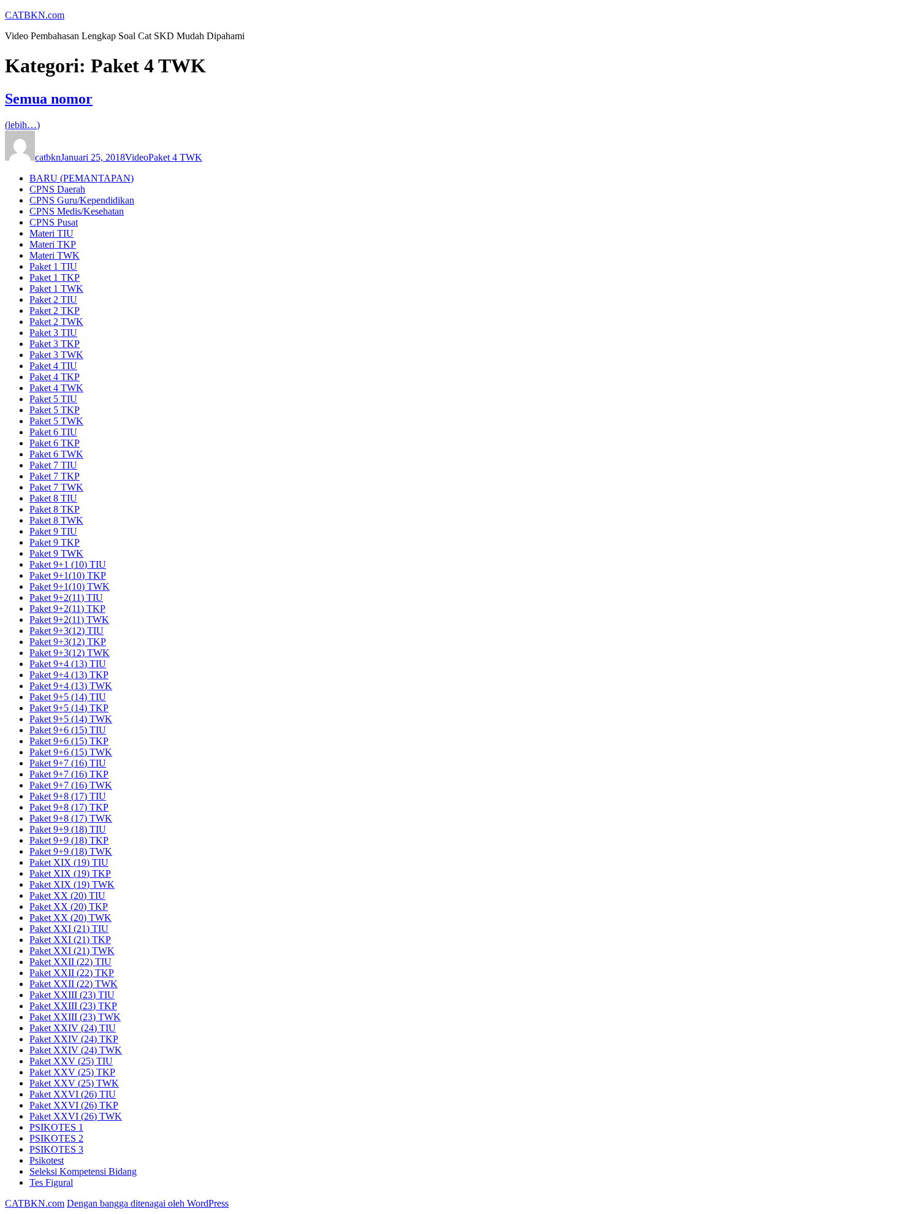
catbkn (48, 157)
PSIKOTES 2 (56, 1138)
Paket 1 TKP (54, 277)
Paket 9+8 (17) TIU (67, 796)
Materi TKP (52, 244)
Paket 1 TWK (56, 288)
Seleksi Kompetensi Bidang (83, 1171)
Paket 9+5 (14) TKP (68, 708)
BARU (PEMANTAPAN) (81, 178)
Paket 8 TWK (56, 520)
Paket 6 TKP (54, 443)
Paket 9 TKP (54, 542)
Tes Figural (51, 1182)
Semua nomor (49, 99)
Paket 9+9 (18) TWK (70, 851)
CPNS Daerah (57, 189)
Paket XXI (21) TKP (70, 939)
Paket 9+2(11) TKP (67, 608)
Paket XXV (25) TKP (72, 1072)
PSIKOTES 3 (56, 1149)
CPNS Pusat (53, 222)
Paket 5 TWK (56, 421)
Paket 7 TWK (56, 487)
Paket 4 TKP (54, 377)
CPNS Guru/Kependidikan (81, 200)
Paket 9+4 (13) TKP (68, 675)
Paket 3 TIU (53, 332)
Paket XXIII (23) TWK (75, 1017)
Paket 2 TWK (56, 321)
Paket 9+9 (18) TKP (68, 840)
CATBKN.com (34, 15)
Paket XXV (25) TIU (71, 1061)
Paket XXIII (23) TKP (73, 1006)
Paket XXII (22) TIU (70, 961)
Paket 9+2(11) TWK (69, 619)
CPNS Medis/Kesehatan (76, 211)
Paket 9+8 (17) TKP (68, 807)
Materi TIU (51, 233)
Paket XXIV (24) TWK (75, 1050)
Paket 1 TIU (53, 266)
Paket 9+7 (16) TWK (70, 785)
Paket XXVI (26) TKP (73, 1105)
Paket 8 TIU (53, 498)
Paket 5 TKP (54, 410)
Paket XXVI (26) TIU (72, 1094)
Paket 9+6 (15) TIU (67, 730)
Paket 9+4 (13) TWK (70, 686)
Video (136, 157)
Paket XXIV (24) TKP (73, 1039)
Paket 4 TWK (175, 157)
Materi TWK (54, 255)
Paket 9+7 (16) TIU (67, 763)
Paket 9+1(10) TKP (67, 575)
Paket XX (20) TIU (67, 895)
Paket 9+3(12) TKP (67, 641)
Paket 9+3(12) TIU (66, 630)
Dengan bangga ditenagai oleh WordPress (148, 1203)
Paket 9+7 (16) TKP (68, 774)
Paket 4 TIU (53, 366)
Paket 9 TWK (56, 553)
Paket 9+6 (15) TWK (70, 752)
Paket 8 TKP (54, 509)
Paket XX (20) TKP (68, 906)
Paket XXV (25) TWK (74, 1083)
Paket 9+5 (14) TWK (70, 719)
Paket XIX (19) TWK (72, 884)
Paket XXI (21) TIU (68, 928)
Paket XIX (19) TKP (70, 873)
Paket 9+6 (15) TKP (68, 741)
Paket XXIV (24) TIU (72, 1028)
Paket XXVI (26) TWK (75, 1116)
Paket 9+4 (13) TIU (67, 664)
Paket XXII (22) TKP (71, 973)
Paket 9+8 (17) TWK (70, 818)
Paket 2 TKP (54, 310)
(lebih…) (22, 125)
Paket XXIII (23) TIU (72, 995)
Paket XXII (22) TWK (73, 984)
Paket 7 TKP (54, 476)
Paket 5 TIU (53, 399)
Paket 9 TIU (53, 531)
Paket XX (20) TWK (70, 917)
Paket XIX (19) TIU (68, 862)
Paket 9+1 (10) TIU (67, 564)
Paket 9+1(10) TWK (69, 586)
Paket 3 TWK (56, 354)
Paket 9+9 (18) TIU (67, 829)
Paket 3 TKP (54, 343)
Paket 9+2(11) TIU (66, 597)
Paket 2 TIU (53, 299)
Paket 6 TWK (56, 454)
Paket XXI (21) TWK (72, 950)
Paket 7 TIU (53, 465)
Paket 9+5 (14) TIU (67, 697)
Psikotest (46, 1160)
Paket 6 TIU (53, 432)
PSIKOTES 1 (56, 1127)
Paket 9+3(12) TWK (69, 652)
